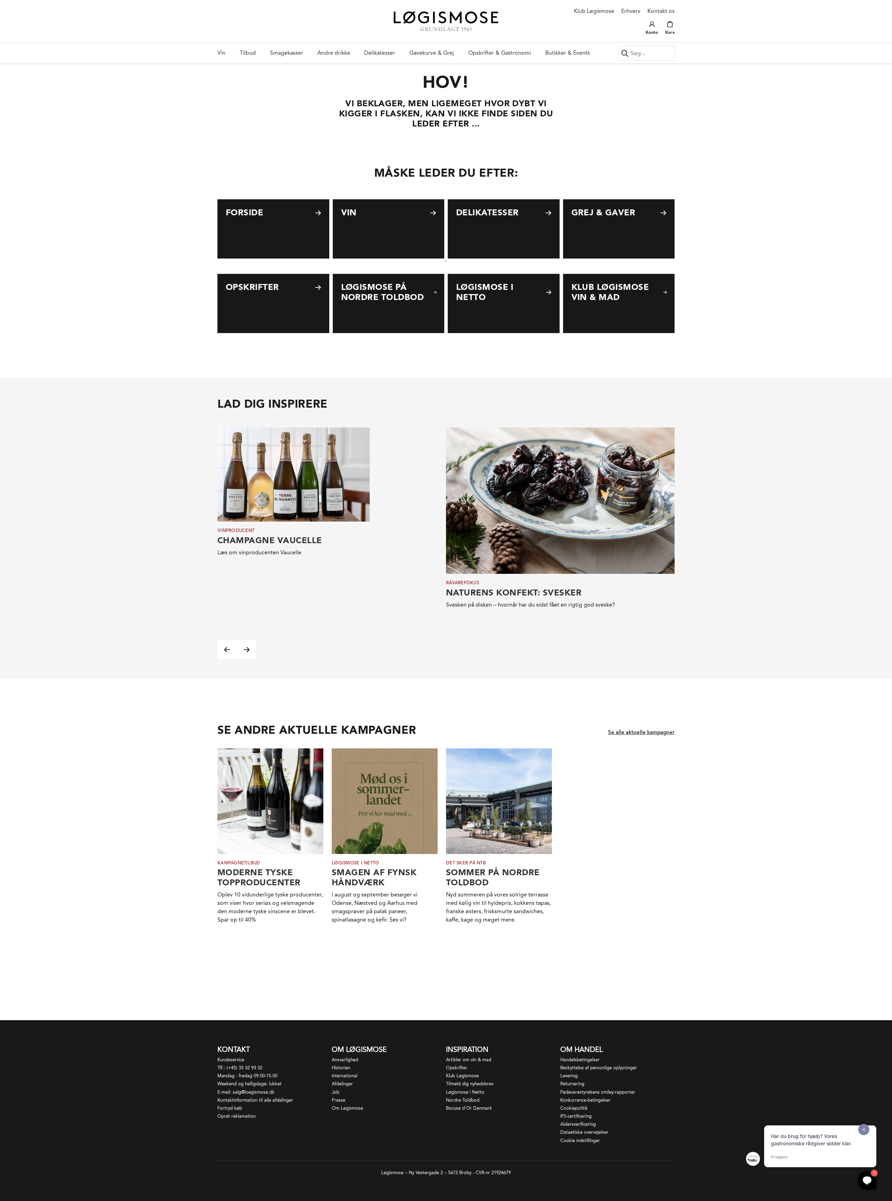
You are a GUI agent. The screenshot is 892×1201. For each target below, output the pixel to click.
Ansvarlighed (345, 1059)
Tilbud (248, 52)
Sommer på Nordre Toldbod (493, 877)
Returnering (572, 1083)
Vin (221, 52)
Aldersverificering (578, 1124)
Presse (338, 1100)
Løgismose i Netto (465, 1092)
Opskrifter (456, 1067)
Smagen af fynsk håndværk (374, 877)
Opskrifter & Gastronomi (499, 52)
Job (335, 1092)
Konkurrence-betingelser (585, 1100)
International (344, 1075)
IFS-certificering (576, 1116)
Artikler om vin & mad (468, 1059)
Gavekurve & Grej (431, 52)
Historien (341, 1067)
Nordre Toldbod (462, 1100)
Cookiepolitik (574, 1108)
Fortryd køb (229, 1108)
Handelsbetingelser (580, 1059)
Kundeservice (230, 1059)
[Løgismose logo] (446, 21)
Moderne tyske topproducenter (259, 877)
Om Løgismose (347, 1108)
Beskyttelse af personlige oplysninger (598, 1067)
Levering (569, 1075)
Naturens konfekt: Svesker (514, 592)
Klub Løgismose (594, 11)
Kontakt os (661, 11)
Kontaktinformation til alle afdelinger (255, 1100)
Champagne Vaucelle (269, 540)
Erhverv (630, 11)
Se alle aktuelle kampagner (641, 732)
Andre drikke (333, 52)
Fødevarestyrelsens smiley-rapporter (597, 1092)
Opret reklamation (236, 1116)
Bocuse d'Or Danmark (469, 1108)
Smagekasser (286, 52)
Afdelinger (342, 1083)
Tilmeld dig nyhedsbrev (469, 1083)
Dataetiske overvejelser (584, 1132)
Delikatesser (379, 52)
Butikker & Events (567, 52)
